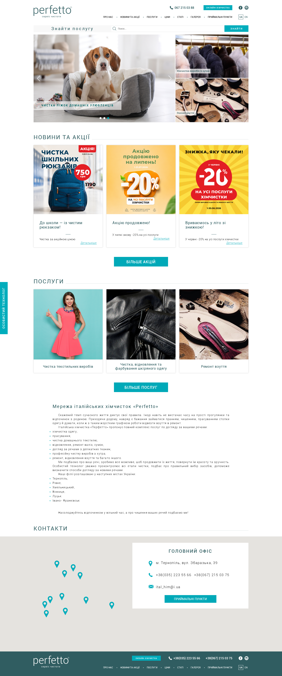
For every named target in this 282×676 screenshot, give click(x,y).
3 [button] (108, 118)
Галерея (195, 17)
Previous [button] (38, 78)
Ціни (167, 17)
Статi (180, 17)
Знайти (236, 28)
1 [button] (100, 118)
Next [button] (170, 78)
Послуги (152, 17)
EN (246, 17)
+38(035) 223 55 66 (173, 575)
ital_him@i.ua (168, 587)
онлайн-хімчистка (218, 8)
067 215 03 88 (184, 8)
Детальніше (89, 243)
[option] (104, 78)
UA (240, 17)
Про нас (108, 17)
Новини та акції (129, 17)
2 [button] (104, 118)
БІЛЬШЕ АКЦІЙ (141, 262)
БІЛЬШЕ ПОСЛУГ (141, 387)
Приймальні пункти (220, 17)
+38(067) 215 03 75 (212, 575)
